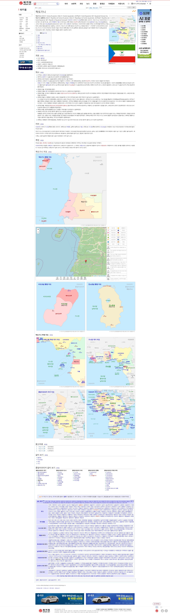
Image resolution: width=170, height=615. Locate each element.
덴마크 (67, 533)
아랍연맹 (131, 521)
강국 (59, 505)
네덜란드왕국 (113, 520)
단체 (20, 25)
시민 (67, 511)
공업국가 (116, 505)
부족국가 (83, 509)
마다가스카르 (57, 556)
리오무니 (76, 22)
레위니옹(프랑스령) (123, 554)
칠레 (129, 550)
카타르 (50, 530)
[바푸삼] (75, 345)
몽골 (108, 525)
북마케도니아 (84, 534)
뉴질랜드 (77, 563)
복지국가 (64, 509)
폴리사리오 (68, 561)
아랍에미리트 (104, 527)
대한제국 (105, 570)
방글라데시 (127, 525)
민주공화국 (130, 508)
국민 (78, 506)
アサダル (116, 609)
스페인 (68, 24)
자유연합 (116, 513)
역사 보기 (95, 8)
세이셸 (66, 557)
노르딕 (120, 520)
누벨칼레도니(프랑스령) (66, 563)
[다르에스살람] (82, 427)
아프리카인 (93, 472)
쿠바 (86, 546)
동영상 (102, 4)
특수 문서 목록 (22, 51)
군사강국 (96, 506)
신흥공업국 (88, 511)
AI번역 (73, 4)
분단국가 (89, 509)
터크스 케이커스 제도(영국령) (101, 546)
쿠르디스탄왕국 (101, 573)
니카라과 (86, 540)
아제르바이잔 (120, 527)
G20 (71, 520)
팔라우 (95, 566)
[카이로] (119, 397)
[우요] (65, 347)
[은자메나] (56, 406)
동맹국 (92, 508)
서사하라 (55, 557)
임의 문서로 (22, 40)
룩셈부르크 (94, 533)
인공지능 (21, 17)
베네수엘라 (68, 550)
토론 (137, 1)
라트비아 (76, 533)
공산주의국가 (109, 505)
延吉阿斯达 (110, 609)
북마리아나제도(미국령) (57, 565)
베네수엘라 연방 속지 (106, 541)
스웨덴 (109, 534)
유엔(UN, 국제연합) (90, 523)
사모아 (67, 565)
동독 (116, 570)
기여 (140, 1)
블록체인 (21, 28)
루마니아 (87, 533)
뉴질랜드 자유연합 (128, 520)
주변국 (129, 514)
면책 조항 (51, 588)
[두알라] (73, 351)
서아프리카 (109, 475)
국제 (79, 520)
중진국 (75, 516)
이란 (82, 529)
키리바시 (59, 566)
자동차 (21, 19)
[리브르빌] (50, 419)
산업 (20, 23)
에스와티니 (114, 557)
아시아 (21, 21)
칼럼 (94, 4)
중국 (111, 529)
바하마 (88, 541)
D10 (49, 520)
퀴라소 (90, 546)
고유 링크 (21, 55)
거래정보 (111, 4)
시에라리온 (90, 557)
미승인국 (113, 508)
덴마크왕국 (52, 521)
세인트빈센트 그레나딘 (114, 543)
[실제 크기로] (134, 63)
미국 (53, 541)
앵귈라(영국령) (107, 545)
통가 (77, 566)
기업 (27, 23)
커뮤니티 (121, 4)
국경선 (71, 506)
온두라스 (50, 546)
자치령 (50, 514)
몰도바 (128, 533)
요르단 (64, 529)
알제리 (96, 557)
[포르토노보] (42, 341)
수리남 (106, 550)
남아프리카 (109, 480)
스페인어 (49, 145)
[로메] (41, 413)
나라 (119, 506)
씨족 (98, 511)
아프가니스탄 (128, 527)
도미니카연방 (104, 540)
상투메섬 (76, 475)
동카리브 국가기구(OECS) (72, 521)
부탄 (53, 527)
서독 (84, 572)
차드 (39, 477)
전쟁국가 (64, 514)
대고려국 (87, 570)
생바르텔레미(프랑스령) (75, 543)
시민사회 (71, 511)
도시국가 (75, 508)
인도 (92, 529)
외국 (69, 513)
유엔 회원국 (84, 513)
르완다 (132, 554)
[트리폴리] (109, 395)
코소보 (130, 536)
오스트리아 (90, 536)
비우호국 (96, 509)
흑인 (91, 474)
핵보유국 (65, 517)
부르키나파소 (123, 556)
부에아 (60, 485)
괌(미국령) (51, 563)
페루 (60, 552)
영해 (53, 513)
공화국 (122, 505)
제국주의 (80, 514)
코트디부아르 (113, 559)
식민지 (77, 511)
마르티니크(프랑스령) (115, 540)
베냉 (106, 556)
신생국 (82, 511)
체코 (126, 536)
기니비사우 (67, 554)
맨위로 (166, 610)
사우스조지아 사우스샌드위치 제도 (93, 550)
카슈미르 (93, 573)
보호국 (59, 509)
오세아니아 (40, 565)
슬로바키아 (125, 534)
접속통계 (162, 610)
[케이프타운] (112, 434)
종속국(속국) (109, 514)
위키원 (120, 609)
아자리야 (115, 572)
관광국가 (127, 505)
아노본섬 (71, 85)
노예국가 (128, 506)
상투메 (60, 483)
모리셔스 (89, 556)
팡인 (41, 143)
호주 (52, 568)
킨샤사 (60, 472)
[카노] (49, 406)
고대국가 (98, 505)
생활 (20, 26)
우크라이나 (98, 536)
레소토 (115, 554)
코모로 (106, 559)
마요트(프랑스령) (67, 556)
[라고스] (46, 340)
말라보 (92, 22)
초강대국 (87, 516)
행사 (109, 575)
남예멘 (70, 570)
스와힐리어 (93, 475)
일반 (27, 30)
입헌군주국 (98, 513)
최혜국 (97, 516)
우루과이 (124, 550)
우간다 (128, 557)
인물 (20, 30)
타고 (124, 609)
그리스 (50, 533)
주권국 (124, 514)
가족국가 (54, 505)
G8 (61, 520)
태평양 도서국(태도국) (106, 516)
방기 (59, 475)
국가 (54, 496)
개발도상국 (74, 505)
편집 (91, 8)
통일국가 (121, 516)
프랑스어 (82, 145)
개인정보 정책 (39, 588)
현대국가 (71, 517)
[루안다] (54, 429)
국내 (75, 506)
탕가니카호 (77, 474)
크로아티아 (51, 537)
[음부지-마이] (65, 426)
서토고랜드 (89, 572)
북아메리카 (40, 544)
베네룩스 (90, 521)
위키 (66, 4)
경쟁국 (81, 505)
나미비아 (73, 554)
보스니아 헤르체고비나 (73, 534)
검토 (65, 496)
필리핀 (120, 530)
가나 (49, 554)
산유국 (120, 509)
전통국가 (70, 514)
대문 (20, 36)
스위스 (114, 534)
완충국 (57, 513)
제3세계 (110, 523)
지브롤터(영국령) (119, 536)
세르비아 (103, 534)
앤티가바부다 (98, 545)
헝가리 (108, 537)
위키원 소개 (46, 588)
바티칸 (52, 534)
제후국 (95, 514)
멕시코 (124, 540)
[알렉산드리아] (118, 396)
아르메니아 (112, 527)
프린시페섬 (77, 477)
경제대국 (86, 505)
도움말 (21, 41)
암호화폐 (28, 28)
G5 (55, 520)
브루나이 (69, 527)
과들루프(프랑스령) (53, 540)
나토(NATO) (96, 520)
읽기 (87, 8)
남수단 (87, 554)
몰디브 (104, 525)
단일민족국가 (64, 508)
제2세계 (104, 523)
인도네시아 (97, 529)
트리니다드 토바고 (116, 546)
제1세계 (99, 523)
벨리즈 (115, 541)
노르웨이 (61, 533)
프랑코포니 (104, 145)
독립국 (81, 508)
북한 (65, 527)
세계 (27, 21)
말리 (79, 556)
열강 (119, 511)
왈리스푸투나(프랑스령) (98, 565)
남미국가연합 (104, 520)
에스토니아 (79, 536)
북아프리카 (109, 474)
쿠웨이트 (61, 530)
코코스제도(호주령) (122, 565)
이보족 (49, 143)
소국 (55, 511)
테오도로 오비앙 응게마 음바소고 (59, 105)
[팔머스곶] (95, 362)
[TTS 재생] (128, 4)
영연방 (69, 523)
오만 (60, 529)
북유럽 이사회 (98, 521)
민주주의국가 (52, 509)
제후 (91, 514)
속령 (58, 511)
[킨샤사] (132, 376)
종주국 (116, 514)
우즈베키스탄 (71, 529)
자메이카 (56, 546)
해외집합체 (59, 517)
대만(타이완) (63, 525)
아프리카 (70, 20)
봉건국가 (70, 509)
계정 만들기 (144, 1)
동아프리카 (109, 477)
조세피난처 (101, 514)
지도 (27, 26)
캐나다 (62, 546)
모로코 (84, 556)
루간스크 (129, 570)
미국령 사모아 (113, 563)
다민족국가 (56, 508)
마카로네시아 (110, 482)
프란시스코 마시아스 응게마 (68, 93)
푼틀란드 (123, 573)
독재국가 (86, 508)
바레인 (121, 525)
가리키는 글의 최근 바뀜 (25, 50)
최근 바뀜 (21, 38)
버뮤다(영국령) (95, 541)
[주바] (74, 414)
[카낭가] (64, 426)
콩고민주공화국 (42, 472)
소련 (95, 572)
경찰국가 (92, 505)
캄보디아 (55, 530)
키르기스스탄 (69, 530)
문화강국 (107, 508)
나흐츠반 (58, 570)
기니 (39, 463)
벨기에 (57, 534)
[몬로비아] (91, 359)
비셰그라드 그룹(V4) (118, 521)
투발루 (81, 566)
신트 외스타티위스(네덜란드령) (64, 545)
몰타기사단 (62, 572)
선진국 (125, 509)
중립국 (60, 516)
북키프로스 (59, 527)
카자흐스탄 (129, 529)
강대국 (63, 505)
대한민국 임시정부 (97, 570)
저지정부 (110, 536)
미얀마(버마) (114, 525)
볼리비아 (75, 550)
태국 (82, 530)
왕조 (65, 513)
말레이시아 (98, 525)
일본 (103, 529)
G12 (68, 520)
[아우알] (104, 315)
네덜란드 (55, 533)
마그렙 (108, 483)
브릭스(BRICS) (107, 521)
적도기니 (41, 446)
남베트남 (64, 570)
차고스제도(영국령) (119, 529)
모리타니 (95, 556)
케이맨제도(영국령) (70, 546)
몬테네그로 (122, 533)
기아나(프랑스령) (59, 550)
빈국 (101, 509)
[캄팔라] (75, 419)
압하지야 (51, 529)
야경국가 (103, 511)
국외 (88, 506)
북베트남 (74, 572)
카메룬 (53, 22)
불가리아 (91, 534)
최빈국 (92, 516)
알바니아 (72, 536)
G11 (64, 520)
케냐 (102, 559)
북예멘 (79, 572)
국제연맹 (84, 520)
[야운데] (126, 363)
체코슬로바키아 (85, 573)
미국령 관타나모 (60, 541)
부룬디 (116, 556)
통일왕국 (127, 516)
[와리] (56, 344)
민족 (118, 508)
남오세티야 (52, 525)
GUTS (75, 520)
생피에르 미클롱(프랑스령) (90, 543)
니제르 (103, 554)
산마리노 (97, 534)
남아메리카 (40, 551)
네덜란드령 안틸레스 (78, 570)
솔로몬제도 (73, 565)
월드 (73, 523)
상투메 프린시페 (42, 483)
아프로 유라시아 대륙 (112, 488)
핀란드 (103, 537)
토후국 (116, 516)
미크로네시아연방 (123, 563)
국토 (92, 506)
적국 (54, 514)
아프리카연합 (62, 523)
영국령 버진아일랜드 (126, 545)
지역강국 (81, 516)
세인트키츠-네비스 (126, 543)
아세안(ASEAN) (53, 523)
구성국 (52, 506)
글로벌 (90, 520)
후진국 (82, 517)
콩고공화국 (41, 474)
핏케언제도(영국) (119, 566)
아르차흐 (109, 572)
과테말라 (62, 540)
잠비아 (52, 559)
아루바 (76, 545)
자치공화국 (124, 513)
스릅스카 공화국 (101, 572)
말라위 (75, 556)
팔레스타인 (114, 530)
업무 (27, 25)
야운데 (60, 478)
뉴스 (88, 4)
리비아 (51, 556)
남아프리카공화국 (95, 554)
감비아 (57, 554)
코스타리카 (80, 546)
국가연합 (61, 506)
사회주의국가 (107, 509)
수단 (84, 557)
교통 (27, 19)
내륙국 (123, 506)
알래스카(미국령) (89, 545)
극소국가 (107, 506)
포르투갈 (88, 537)
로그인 (149, 1)
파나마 (124, 546)
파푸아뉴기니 (88, 566)
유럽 (107, 485)
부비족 (45, 143)
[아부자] (120, 354)
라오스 (82, 525)
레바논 (92, 525)
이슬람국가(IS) (55, 573)
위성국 (78, 513)
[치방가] (78, 380)
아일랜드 (61, 536)
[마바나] (111, 324)
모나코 (116, 533)
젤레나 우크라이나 (71, 573)
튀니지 (62, 561)
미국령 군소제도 (103, 563)
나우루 (57, 563)
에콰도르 (118, 550)
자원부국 (104, 513)
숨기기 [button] (44, 33)
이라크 (78, 529)
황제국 (77, 517)
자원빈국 (110, 513)
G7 (58, 520)
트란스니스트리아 (67, 537)
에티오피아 (122, 557)
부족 (79, 509)
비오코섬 (100, 22)
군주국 (102, 506)
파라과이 (55, 552)
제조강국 (86, 514)
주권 (120, 514)
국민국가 (83, 506)
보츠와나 (111, 556)
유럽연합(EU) (80, 523)
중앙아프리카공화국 (43, 475)
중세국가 (65, 516)
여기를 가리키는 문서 (24, 48)
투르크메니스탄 (89, 530)
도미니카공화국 (95, 540)
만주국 (56, 572)
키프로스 (58, 537)
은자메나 (60, 477)
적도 (39, 461)
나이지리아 (81, 554)
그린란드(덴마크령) (78, 540)
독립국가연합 (60, 521)
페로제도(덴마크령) (79, 537)
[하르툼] (75, 402)
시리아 (91, 527)
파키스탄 (106, 530)
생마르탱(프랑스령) (62, 543)
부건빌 (68, 572)
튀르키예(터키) (99, 530)
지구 (114, 523)
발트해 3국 (84, 521)
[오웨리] (61, 345)
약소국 (109, 511)
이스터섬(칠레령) (111, 565)
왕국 (61, 513)
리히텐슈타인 (109, 533)
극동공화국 (51, 570)
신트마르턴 (51, 545)
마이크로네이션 (99, 508)
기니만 (79, 20)
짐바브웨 (81, 559)
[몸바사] (83, 424)
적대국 (59, 514)
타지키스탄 (77, 530)
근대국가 (114, 506)
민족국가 (122, 508)
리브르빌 (60, 482)
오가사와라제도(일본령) (84, 565)
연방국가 (114, 511)
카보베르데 (97, 559)
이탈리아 (104, 536)
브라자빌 (60, 474)
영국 (43, 77)
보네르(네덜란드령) (123, 541)
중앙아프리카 (110, 478)
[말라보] (46, 159)
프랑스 (39, 83)
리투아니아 (101, 533)
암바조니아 (41, 485)
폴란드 (94, 537)
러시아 (87, 525)
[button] (132, 501)
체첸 (79, 573)
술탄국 (63, 511)
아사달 (97, 609)
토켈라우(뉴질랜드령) (69, 566)
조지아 (107, 529)
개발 (27, 17)
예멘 (56, 529)
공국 (103, 505)
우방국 (73, 513)
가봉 (58, 22)
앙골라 (101, 557)
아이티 (81, 545)
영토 (49, 513)
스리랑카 (85, 527)
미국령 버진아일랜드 (72, 541)
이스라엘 (87, 529)
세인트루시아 (102, 543)
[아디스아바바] (82, 410)
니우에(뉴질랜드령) (86, 563)
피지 (111, 566)
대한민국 (70, 525)
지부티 (76, 559)
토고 (58, 561)
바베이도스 (82, 541)
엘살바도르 (116, 545)
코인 (81, 4)
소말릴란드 (79, 557)
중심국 (71, 516)
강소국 (68, 505)
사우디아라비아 (78, 527)
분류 (37, 580)
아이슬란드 (55, 536)
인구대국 (91, 513)
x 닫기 (150, 10)
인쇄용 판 (21, 53)
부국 (75, 509)
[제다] (82, 395)
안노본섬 (47, 24)
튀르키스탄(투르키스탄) (113, 573)
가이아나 (50, 550)
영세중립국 (128, 511)
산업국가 (114, 509)
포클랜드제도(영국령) (69, 552)
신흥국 (94, 511)
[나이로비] (80, 421)
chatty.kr (129, 609)
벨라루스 (62, 534)
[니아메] (111, 347)
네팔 (58, 525)
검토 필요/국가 (52, 580)
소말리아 (71, 557)
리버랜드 (50, 572)
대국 (70, 508)
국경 (66, 506)
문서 (36, 8)
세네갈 (61, 557)
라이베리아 (109, 554)
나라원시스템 (104, 609)
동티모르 (77, 525)
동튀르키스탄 (122, 570)
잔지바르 (62, 573)
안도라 (67, 536)
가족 (49, 505)
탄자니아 (53, 561)
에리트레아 (107, 557)
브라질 (80, 550)
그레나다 (68, 540)
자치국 (130, 513)
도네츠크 (111, 570)
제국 (75, 514)
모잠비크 (101, 556)
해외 (53, 517)
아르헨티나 (112, 550)
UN (46, 91)
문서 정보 (21, 57)
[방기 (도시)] (60, 414)
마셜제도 (95, 563)
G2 (52, 520)
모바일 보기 (57, 588)
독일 (67, 83)
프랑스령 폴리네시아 (103, 566)
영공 (123, 511)
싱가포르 (96, 527)
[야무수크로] (99, 358)
